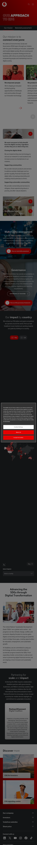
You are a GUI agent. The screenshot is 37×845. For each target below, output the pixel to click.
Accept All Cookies (18, 437)
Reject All (18, 432)
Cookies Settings (18, 427)
